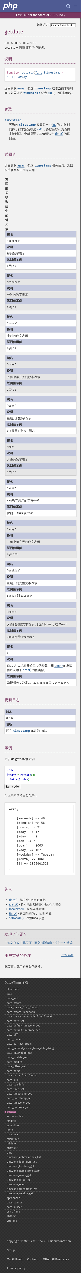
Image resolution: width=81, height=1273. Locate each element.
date (9, 993)
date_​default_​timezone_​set (23, 1030)
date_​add (12, 998)
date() (27, 670)
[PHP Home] (10, 6)
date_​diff (12, 1034)
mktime (11, 1143)
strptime (12, 1220)
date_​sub (12, 1080)
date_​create (14, 1003)
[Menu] (75, 6)
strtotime (12, 1148)
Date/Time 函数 (17, 983)
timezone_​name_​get (19, 1175)
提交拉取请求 (43, 943)
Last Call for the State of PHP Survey (40, 15)
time (9, 1152)
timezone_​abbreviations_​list (24, 1157)
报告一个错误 (64, 943)
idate (10, 1130)
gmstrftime (13, 1211)
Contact (32, 1259)
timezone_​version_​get (20, 1193)
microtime (13, 1139)
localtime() (16, 909)
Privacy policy (16, 1268)
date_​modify (14, 1062)
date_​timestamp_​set (19, 1098)
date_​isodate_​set (17, 1057)
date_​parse (13, 1071)
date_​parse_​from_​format (22, 1075)
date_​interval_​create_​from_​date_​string (30, 1048)
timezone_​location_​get (20, 1166)
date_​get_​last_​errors (19, 1043)
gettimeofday (15, 1116)
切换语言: (43, 25)
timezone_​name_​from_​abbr (23, 1170)
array (22, 77)
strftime (11, 1216)
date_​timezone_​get (18, 1102)
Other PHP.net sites (56, 1259)
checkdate (13, 989)
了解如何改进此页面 (18, 943)
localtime (12, 1134)
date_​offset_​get (16, 1066)
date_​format (14, 1039)
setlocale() (16, 918)
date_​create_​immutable (21, 1012)
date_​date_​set (15, 1021)
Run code (12, 786)
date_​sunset (14, 1207)
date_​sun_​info (15, 1084)
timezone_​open (16, 1184)
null (10, 77)
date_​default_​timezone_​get (23, 1025)
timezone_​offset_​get (19, 1180)
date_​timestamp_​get (19, 1093)
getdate (11, 1111)
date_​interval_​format (19, 1052)
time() (59, 134)
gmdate (11, 1121)
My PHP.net (14, 1259)
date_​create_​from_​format (22, 1007)
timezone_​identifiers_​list (22, 1161)
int (39, 72)
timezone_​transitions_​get (22, 1189)
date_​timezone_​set (18, 1107)
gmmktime (13, 1125)
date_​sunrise (14, 1202)
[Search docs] (68, 6)
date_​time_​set (15, 1089)
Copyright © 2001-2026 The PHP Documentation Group (39, 1245)
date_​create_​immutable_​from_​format (29, 1016)
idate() (13, 904)
